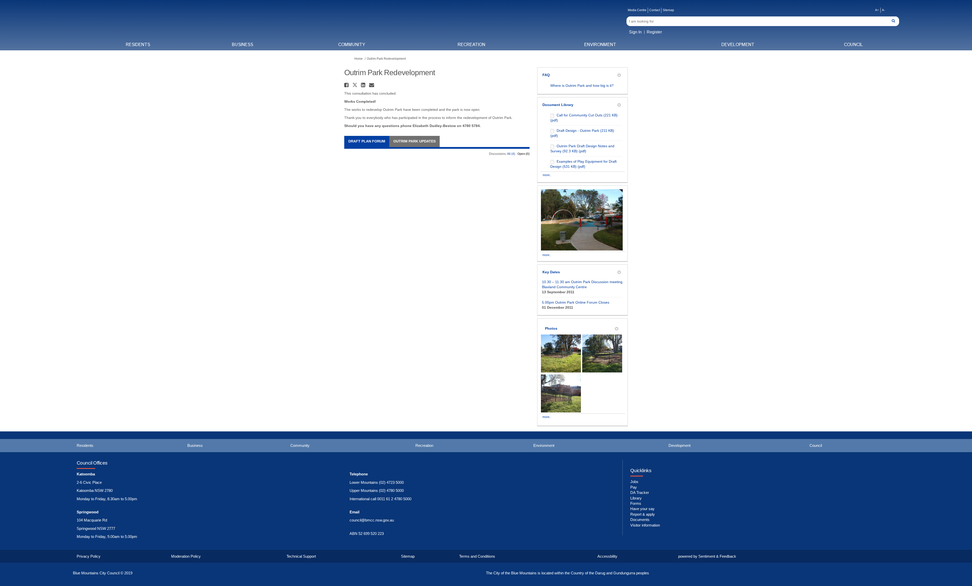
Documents (640, 519)
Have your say (642, 509)
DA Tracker (639, 492)
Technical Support (301, 556)
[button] (347, 85)
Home (358, 58)
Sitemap (668, 10)
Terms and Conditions (477, 556)
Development (737, 44)
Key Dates (551, 272)
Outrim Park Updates (414, 141)
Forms (635, 503)
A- (883, 10)
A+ (877, 10)
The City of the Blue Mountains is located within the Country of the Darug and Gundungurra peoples (567, 573)
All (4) (511, 154)
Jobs (634, 481)
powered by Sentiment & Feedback (707, 556)
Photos (551, 328)
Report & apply (642, 514)
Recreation (471, 44)
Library (636, 498)
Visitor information (645, 525)
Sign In (635, 32)
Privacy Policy (88, 556)
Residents (138, 44)
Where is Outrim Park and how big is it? (582, 85)
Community (351, 44)
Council (853, 44)
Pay (633, 487)
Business (242, 44)
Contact (654, 10)
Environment (600, 44)
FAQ (546, 75)
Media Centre (637, 10)
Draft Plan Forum (366, 141)
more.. (547, 175)
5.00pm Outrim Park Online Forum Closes (575, 302)
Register (654, 32)
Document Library (557, 105)
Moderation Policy (186, 556)
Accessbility (607, 556)
